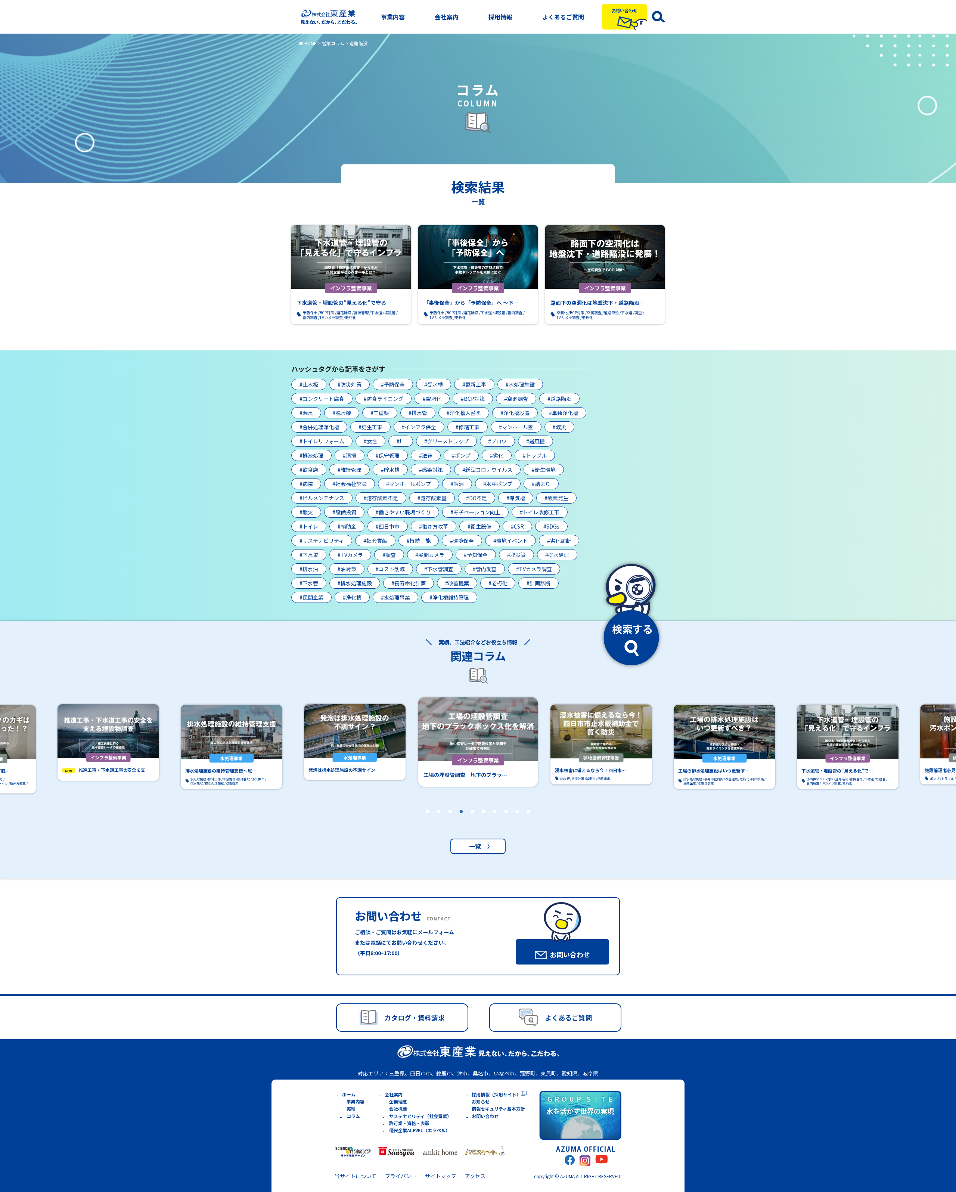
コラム (353, 1116)
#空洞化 (432, 398)
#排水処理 (557, 554)
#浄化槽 (352, 597)
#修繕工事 (467, 427)
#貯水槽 (390, 469)
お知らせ (481, 1101)
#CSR (517, 526)
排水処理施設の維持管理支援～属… (220, 770)
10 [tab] (528, 821)
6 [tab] (483, 821)
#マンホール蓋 (516, 427)
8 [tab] (506, 821)
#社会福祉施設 (349, 483)
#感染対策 (431, 469)
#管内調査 (485, 569)
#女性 (370, 441)
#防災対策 (349, 384)
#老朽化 (497, 583)
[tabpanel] (478, 742)
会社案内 (447, 16)
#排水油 (308, 569)
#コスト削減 (390, 569)
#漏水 (306, 413)
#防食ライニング (383, 398)
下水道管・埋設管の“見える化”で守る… (344, 302)
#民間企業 (311, 597)
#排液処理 (311, 455)
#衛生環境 (544, 469)
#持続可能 (419, 540)
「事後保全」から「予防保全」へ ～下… (471, 302)
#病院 (306, 483)
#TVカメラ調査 (534, 569)
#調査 (389, 554)
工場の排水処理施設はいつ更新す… (713, 770)
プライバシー (400, 1176)
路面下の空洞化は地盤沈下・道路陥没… (597, 302)
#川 (401, 441)
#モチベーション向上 (475, 512)
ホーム (349, 1094)
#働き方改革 (433, 526)
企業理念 (398, 1101)
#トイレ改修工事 (539, 512)
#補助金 (347, 526)
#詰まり (541, 483)
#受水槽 (433, 384)
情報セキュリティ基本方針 (498, 1108)
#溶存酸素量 (432, 498)
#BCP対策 (473, 398)
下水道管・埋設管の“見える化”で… (837, 770)
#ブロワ (497, 441)
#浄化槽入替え (464, 413)
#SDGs (551, 526)
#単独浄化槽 (563, 413)
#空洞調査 (516, 398)
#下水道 (308, 554)
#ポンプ (461, 455)
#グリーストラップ (446, 441)
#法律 (425, 455)
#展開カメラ (429, 554)
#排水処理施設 (355, 583)
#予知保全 (476, 554)
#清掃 (349, 455)
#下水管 (308, 583)
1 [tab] (427, 821)
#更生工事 (370, 427)
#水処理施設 (520, 384)
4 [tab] (461, 821)
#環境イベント (510, 540)
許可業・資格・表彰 (409, 1123)
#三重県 (379, 413)
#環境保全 (462, 540)
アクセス (475, 1176)
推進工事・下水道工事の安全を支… (114, 770)
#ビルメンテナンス (321, 498)
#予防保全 (393, 384)
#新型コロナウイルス (487, 469)
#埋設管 (516, 554)
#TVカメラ (350, 554)
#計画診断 (538, 583)
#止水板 (308, 384)
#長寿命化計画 (408, 583)
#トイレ (308, 526)
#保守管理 (388, 455)
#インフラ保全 (419, 427)
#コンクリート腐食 (321, 398)
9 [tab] (517, 821)
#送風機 (535, 441)
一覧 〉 (478, 846)
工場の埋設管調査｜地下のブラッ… (465, 774)
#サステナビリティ (321, 540)
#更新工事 (474, 384)
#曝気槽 (515, 498)
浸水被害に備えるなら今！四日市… (590, 770)
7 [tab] (495, 821)
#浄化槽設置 (515, 413)
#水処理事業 (395, 597)
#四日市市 (388, 526)
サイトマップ (440, 1176)
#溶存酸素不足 (381, 498)
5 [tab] (472, 821)
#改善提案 (457, 583)
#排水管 (418, 413)
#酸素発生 (556, 498)
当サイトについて (355, 1176)
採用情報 (500, 16)
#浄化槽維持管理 (449, 597)
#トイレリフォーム (321, 441)
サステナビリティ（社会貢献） (420, 1116)
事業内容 (393, 16)
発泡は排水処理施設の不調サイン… (343, 770)
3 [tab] (450, 821)
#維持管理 (349, 469)
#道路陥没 (559, 398)
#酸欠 (306, 512)
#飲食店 (308, 469)
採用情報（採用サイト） (496, 1094)
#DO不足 (476, 498)
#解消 (457, 483)
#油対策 (347, 569)
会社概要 (398, 1108)
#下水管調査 (438, 569)
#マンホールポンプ (408, 483)
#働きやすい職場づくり (403, 512)
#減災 (559, 427)
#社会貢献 (375, 540)
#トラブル (535, 455)
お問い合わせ (485, 1116)
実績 (351, 1108)
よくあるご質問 (563, 16)
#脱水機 (341, 413)
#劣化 (496, 455)
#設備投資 (344, 512)
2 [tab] (439, 821)
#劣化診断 (559, 540)
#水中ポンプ (497, 483)
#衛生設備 (479, 526)
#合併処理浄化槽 (319, 427)
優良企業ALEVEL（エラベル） (419, 1130)
